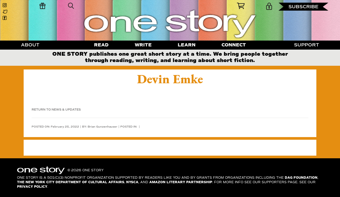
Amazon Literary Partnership (180, 182)
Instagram (6, 5)
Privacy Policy (32, 187)
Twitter (6, 12)
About (30, 45)
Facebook (6, 18)
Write (143, 45)
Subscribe (303, 7)
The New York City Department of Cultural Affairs (70, 182)
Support (306, 45)
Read (101, 45)
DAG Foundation (301, 178)
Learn (187, 45)
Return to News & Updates (56, 109)
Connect (234, 45)
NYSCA (132, 182)
